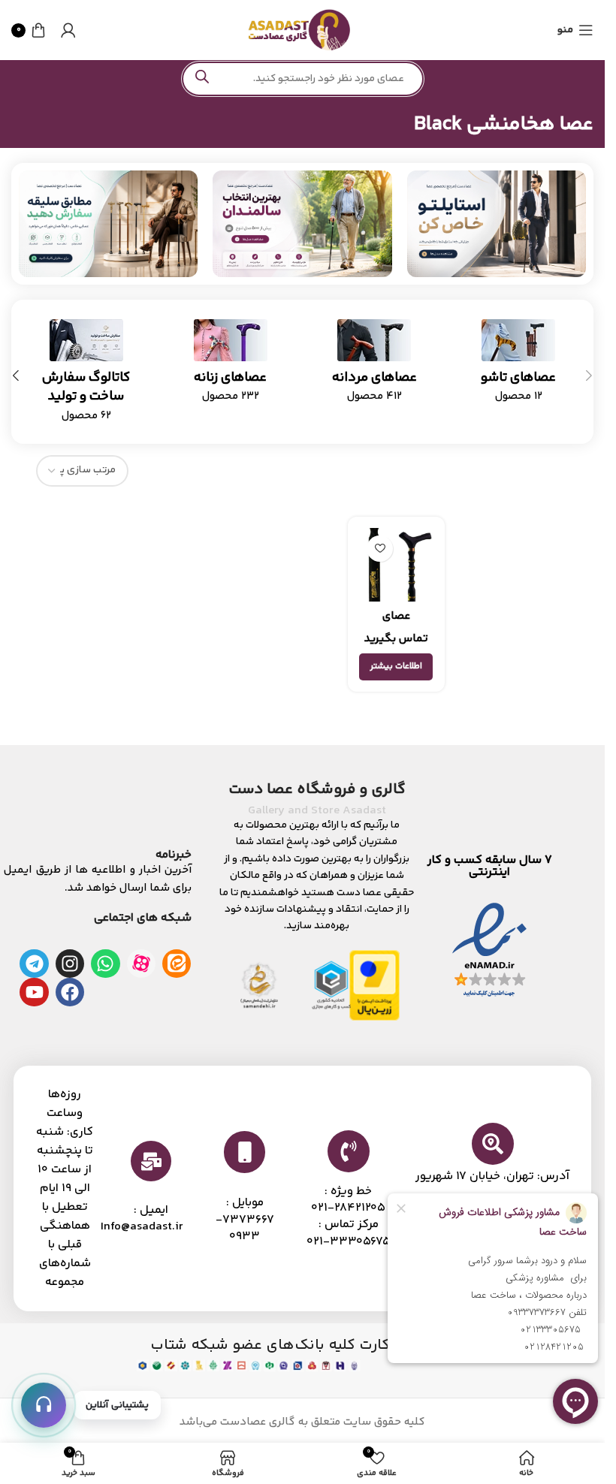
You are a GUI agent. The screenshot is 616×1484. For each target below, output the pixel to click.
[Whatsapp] (105, 963)
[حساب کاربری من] (68, 30)
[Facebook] (70, 992)
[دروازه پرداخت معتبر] (374, 985)
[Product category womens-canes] (230, 366)
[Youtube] (34, 992)
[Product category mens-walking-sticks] (374, 366)
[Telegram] (34, 963)
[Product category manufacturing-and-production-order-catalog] (86, 375)
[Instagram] (70, 963)
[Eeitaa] (176, 963)
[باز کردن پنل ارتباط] (43, 1405)
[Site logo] (299, 29)
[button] (589, 375)
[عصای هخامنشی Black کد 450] (396, 565)
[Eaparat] (141, 963)
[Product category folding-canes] (518, 366)
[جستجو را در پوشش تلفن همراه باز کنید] (303, 79)
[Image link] (496, 224)
